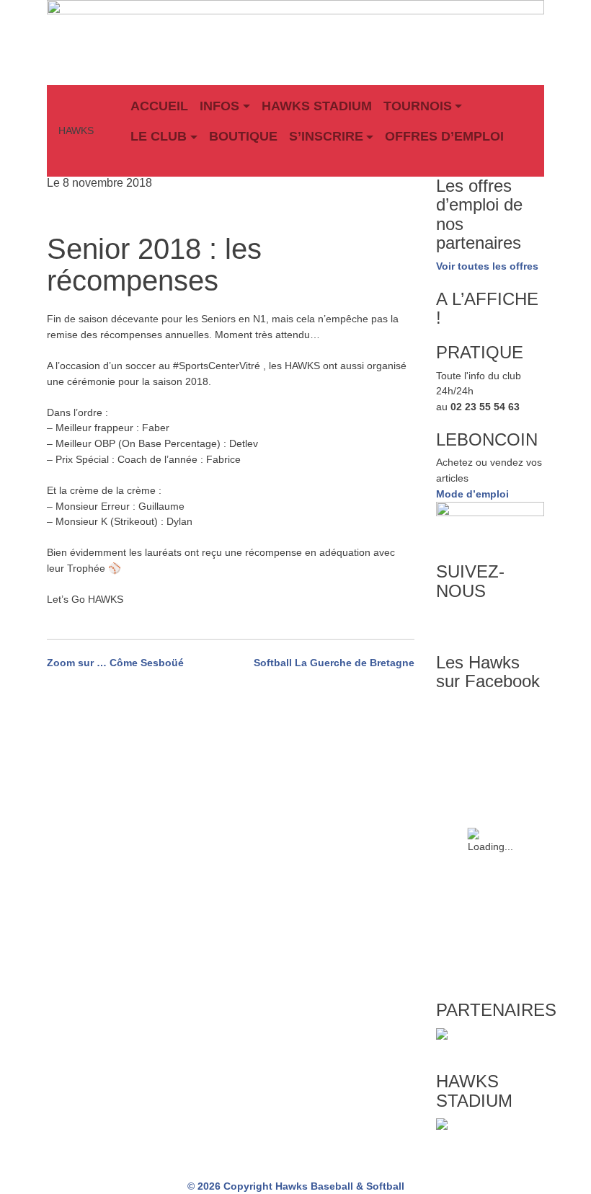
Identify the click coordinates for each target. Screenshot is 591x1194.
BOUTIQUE (243, 136)
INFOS (219, 106)
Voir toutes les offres (487, 266)
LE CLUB (158, 136)
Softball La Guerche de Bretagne (334, 662)
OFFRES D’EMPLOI (444, 136)
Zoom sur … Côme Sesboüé (115, 662)
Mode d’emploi (472, 494)
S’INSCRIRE (326, 136)
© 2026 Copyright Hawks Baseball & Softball (295, 1186)
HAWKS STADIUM (317, 106)
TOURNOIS (417, 106)
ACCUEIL (159, 106)
